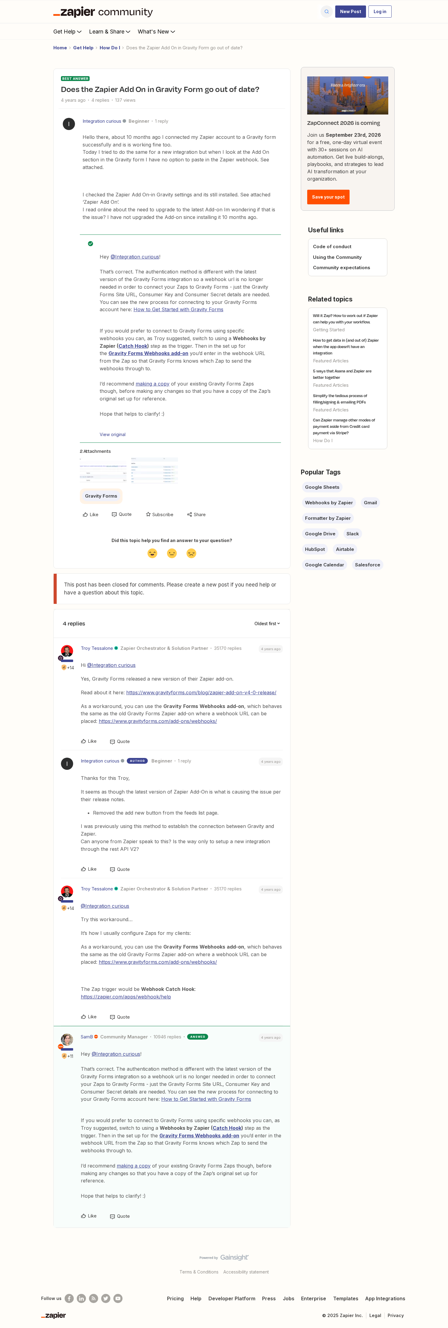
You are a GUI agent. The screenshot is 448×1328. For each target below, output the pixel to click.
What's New (153, 31)
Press (269, 1298)
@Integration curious (135, 257)
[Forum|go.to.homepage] (104, 11)
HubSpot (315, 549)
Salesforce (367, 565)
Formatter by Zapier (328, 518)
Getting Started (329, 330)
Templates (345, 1298)
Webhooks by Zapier (329, 502)
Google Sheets (322, 487)
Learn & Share (106, 31)
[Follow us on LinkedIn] (81, 1298)
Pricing (175, 1298)
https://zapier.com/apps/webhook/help (126, 997)
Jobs (288, 1298)
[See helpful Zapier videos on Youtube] (118, 1298)
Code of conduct (332, 246)
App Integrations (385, 1298)
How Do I (110, 48)
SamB (87, 1037)
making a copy (152, 384)
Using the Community (337, 257)
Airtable (345, 549)
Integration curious (102, 121)
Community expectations (341, 267)
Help (195, 1298)
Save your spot (328, 196)
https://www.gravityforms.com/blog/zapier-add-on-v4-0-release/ (201, 692)
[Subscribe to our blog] (93, 1298)
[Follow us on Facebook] (69, 1298)
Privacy (396, 1315)
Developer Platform (231, 1298)
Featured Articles (331, 361)
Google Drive (320, 534)
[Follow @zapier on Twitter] (105, 1298)
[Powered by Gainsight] (224, 1259)
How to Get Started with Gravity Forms (178, 309)
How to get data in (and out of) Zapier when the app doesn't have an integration (346, 346)
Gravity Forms (101, 496)
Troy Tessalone (97, 648)
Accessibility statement (246, 1271)
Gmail (370, 502)
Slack (353, 534)
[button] (350, 11)
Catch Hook (133, 346)
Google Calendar (324, 565)
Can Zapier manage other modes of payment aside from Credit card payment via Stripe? (344, 426)
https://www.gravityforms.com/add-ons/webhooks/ (158, 721)
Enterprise (313, 1298)
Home (60, 48)
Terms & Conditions (199, 1271)
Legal (375, 1315)
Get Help (64, 31)
